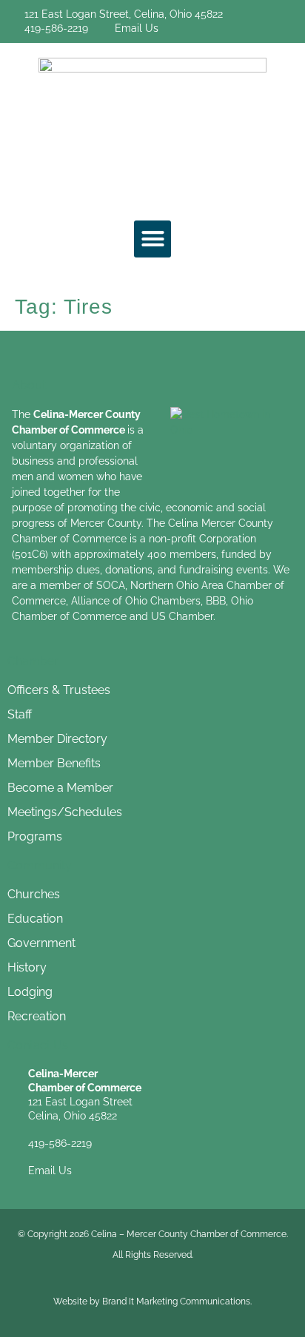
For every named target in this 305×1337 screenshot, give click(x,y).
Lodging (30, 992)
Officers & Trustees (58, 690)
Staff (19, 714)
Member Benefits (54, 763)
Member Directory (57, 739)
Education (35, 919)
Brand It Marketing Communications (176, 1301)
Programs (34, 836)
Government (41, 943)
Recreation (36, 1016)
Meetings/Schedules (64, 812)
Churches (33, 894)
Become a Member (60, 788)
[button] (152, 238)
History (27, 967)
